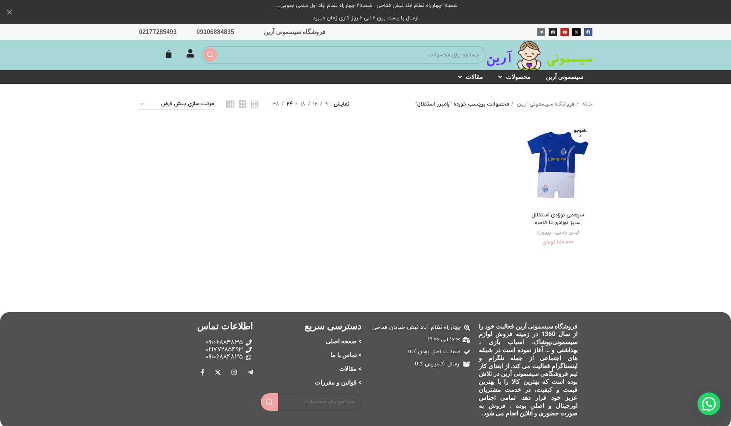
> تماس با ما (346, 355)
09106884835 (215, 32)
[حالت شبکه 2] (254, 104)
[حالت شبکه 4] (230, 104)
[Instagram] (553, 32)
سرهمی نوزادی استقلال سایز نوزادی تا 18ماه (557, 218)
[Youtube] (564, 32)
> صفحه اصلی (344, 341)
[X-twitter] (576, 32)
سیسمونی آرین (564, 77)
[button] (708, 403)
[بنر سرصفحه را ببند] (9, 12)
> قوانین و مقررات (338, 382)
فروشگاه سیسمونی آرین (295, 32)
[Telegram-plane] (541, 32)
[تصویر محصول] (557, 164)
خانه (586, 104)
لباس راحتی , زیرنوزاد (558, 232)
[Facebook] (588, 32)
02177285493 (158, 32)
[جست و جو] (210, 55)
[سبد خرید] (168, 54)
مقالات (474, 77)
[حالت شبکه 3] (242, 104)
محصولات (518, 77)
